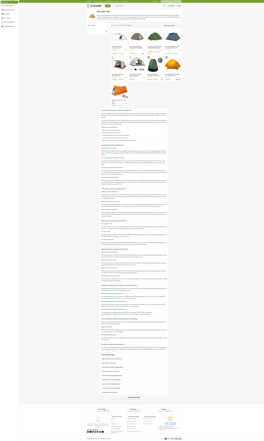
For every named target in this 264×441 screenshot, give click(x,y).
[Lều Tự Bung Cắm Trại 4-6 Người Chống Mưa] (119, 64)
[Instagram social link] (93, 432)
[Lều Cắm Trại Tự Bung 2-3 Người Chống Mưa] (137, 64)
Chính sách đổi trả (131, 423)
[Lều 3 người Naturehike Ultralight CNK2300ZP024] (137, 36)
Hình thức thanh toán (132, 421)
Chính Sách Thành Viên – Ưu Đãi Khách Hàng (117, 432)
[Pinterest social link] (98, 432)
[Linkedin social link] (100, 432)
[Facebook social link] (88, 432)
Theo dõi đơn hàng (147, 423)
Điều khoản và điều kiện (116, 426)
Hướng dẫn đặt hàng (131, 419)
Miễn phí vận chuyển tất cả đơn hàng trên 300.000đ (171, 1)
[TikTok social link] (103, 432)
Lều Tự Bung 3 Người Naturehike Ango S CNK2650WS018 (117, 48)
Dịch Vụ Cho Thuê (147, 419)
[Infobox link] (155, 1)
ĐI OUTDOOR (114, 25)
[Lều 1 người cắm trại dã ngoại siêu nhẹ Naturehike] (172, 64)
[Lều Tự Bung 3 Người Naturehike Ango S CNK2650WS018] (119, 36)
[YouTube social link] (95, 432)
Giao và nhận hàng (131, 426)
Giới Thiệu (113, 419)
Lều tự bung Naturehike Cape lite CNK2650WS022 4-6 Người (172, 48)
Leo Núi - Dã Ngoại (121, 25)
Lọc (106, 31)
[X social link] (90, 432)
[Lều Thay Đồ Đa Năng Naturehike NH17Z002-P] (155, 64)
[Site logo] (94, 5)
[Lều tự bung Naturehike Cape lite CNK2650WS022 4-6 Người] (172, 36)
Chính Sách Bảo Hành (132, 428)
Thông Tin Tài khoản (147, 421)
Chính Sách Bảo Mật (115, 428)
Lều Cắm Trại (103, 12)
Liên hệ (112, 421)
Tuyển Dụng (113, 423)
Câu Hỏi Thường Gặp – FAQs (133, 431)
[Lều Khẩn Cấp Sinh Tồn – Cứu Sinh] (119, 90)
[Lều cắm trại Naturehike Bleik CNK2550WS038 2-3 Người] (155, 36)
